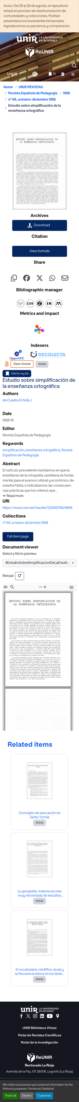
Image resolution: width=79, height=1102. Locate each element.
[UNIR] (40, 1009)
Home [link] (8, 87)
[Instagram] (35, 1016)
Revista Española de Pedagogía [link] (32, 93)
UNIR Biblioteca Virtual (39, 1028)
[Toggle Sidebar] (5, 587)
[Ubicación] (58, 1016)
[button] (74, 65)
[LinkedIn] (42, 1016)
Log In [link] (12, 74)
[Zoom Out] (40, 587)
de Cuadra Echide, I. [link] (17, 400)
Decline (26, 1095)
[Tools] (71, 587)
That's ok (10, 1095)
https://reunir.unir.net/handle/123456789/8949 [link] (37, 508)
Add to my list (19, 373)
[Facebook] (21, 1016)
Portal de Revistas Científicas (39, 1035)
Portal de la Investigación (39, 1042)
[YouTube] (50, 1016)
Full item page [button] (18, 536)
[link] (39, 225)
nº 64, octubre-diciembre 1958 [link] (32, 99)
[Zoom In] (44, 587)
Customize (44, 1095)
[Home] (39, 38)
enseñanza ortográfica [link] (43, 450)
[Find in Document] (12, 587)
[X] (28, 1016)
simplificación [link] (13, 450)
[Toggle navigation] (73, 74)
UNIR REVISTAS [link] (31, 87)
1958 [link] (66, 93)
